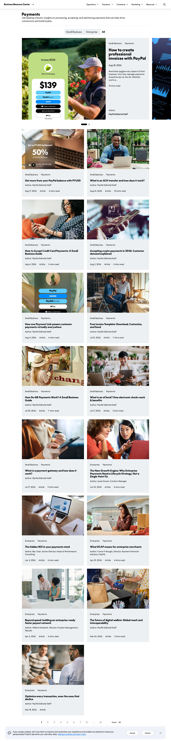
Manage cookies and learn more (72, 734)
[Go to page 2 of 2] (89, 124)
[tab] (74, 32)
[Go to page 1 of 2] (84, 124)
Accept (132, 733)
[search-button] (164, 4)
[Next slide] (149, 78)
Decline (148, 733)
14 (101, 722)
